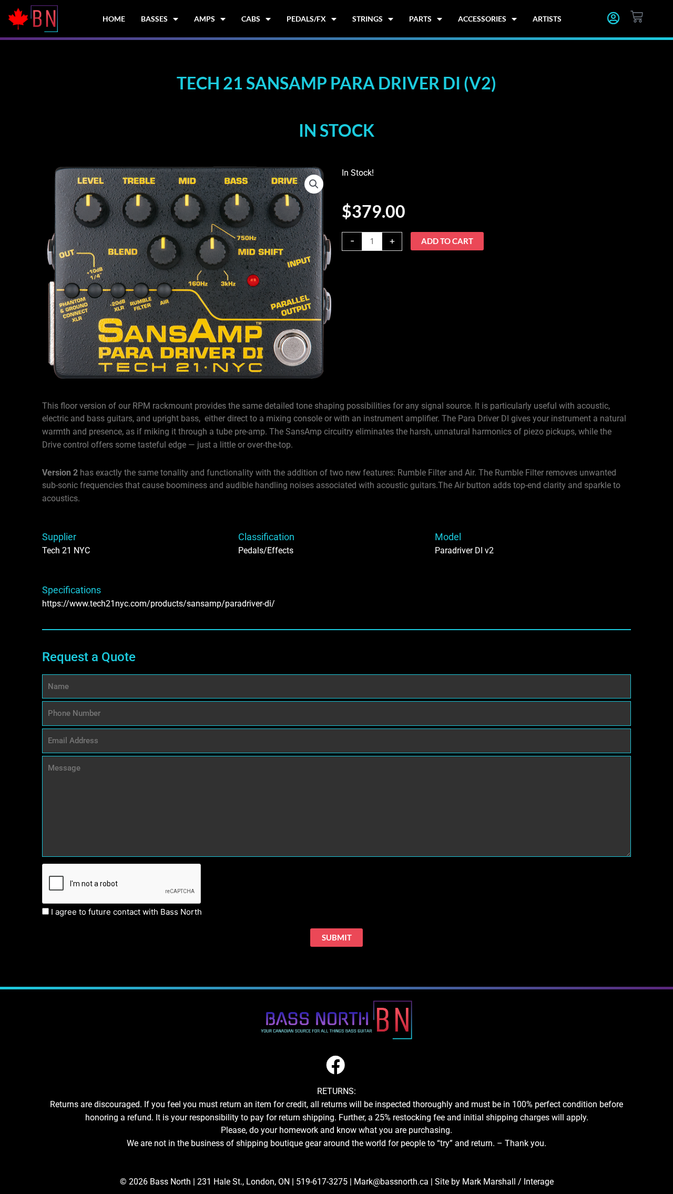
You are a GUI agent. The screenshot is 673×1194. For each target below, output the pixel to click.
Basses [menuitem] (154, 18)
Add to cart (447, 241)
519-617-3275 (322, 1182)
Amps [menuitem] (204, 18)
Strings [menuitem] (367, 18)
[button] (313, 184)
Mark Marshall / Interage (508, 1182)
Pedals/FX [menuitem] (306, 18)
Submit (337, 937)
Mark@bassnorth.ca (391, 1182)
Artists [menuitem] (547, 18)
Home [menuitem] (114, 18)
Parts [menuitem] (420, 18)
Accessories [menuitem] (482, 18)
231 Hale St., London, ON (243, 1182)
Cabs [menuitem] (250, 18)
